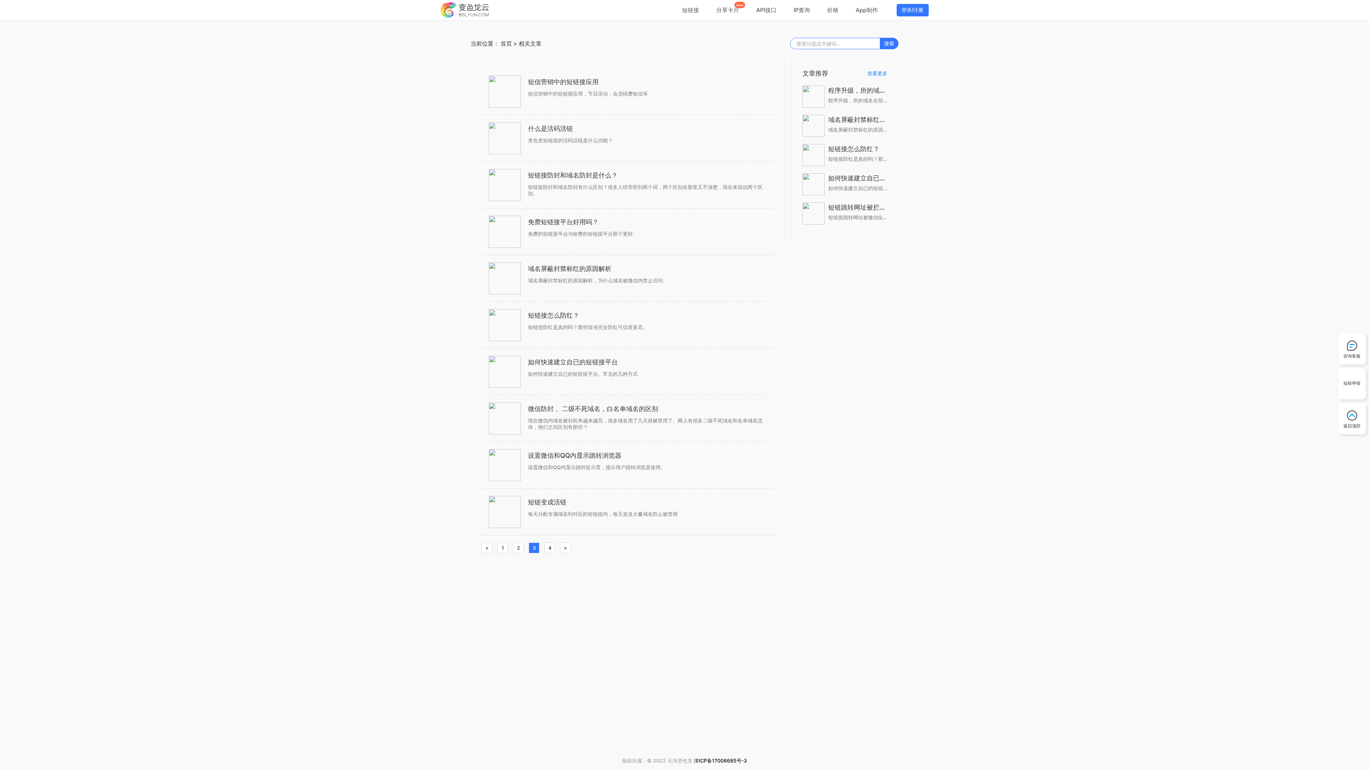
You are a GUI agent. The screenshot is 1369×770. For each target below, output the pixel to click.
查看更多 (877, 73)
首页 (506, 43)
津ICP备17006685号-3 (720, 761)
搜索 (889, 43)
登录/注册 (912, 10)
